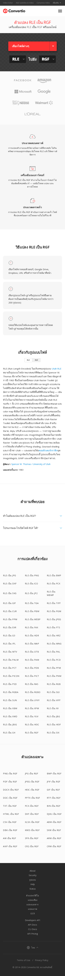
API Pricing (32, 933)
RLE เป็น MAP (32, 643)
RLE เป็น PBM (32, 611)
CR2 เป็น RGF (32, 846)
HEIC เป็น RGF (32, 789)
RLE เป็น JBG (53, 716)
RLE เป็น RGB (54, 684)
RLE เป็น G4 (9, 732)
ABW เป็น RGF (54, 822)
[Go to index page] (14, 10)
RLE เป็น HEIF (54, 724)
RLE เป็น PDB (32, 667)
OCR (32, 913)
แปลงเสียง (32, 900)
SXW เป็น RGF (54, 830)
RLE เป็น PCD (54, 659)
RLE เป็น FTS (53, 627)
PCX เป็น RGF (32, 805)
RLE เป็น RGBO (33, 692)
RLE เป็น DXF (10, 583)
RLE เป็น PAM (32, 659)
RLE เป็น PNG (32, 575)
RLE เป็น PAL (53, 651)
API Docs (32, 924)
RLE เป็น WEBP (33, 619)
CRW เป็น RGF (54, 846)
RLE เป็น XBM (10, 708)
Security (32, 875)
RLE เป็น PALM (10, 659)
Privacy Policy (41, 960)
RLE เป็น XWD (10, 716)
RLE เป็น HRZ (54, 635)
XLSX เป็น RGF (32, 822)
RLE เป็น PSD (10, 684)
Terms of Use (23, 960)
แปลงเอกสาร (32, 904)
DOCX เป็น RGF (11, 789)
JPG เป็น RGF (31, 773)
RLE (28, 360)
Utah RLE (56, 368)
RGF (36, 360)
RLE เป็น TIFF (54, 603)
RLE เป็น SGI (53, 692)
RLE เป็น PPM (10, 619)
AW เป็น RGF (9, 838)
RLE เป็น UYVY (32, 700)
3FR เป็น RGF (32, 838)
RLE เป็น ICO (31, 583)
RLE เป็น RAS (31, 684)
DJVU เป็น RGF (54, 814)
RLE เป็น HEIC (32, 724)
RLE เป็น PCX (53, 583)
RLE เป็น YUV (31, 716)
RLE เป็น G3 (9, 635)
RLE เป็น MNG (54, 643)
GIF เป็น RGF (53, 789)
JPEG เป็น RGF (32, 781)
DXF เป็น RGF (32, 814)
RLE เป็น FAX (31, 627)
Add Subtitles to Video (25, 2)
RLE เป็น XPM (32, 708)
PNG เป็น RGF (10, 773)
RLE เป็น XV (53, 708)
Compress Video (43, 2)
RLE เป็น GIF (9, 603)
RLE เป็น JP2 (31, 593)
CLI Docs (32, 929)
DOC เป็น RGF (10, 797)
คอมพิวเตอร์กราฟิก (48, 450)
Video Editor (8, 2)
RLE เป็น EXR (9, 627)
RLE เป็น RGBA (10, 692)
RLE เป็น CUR (10, 611)
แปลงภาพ (32, 909)
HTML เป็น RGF (11, 814)
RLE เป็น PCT (10, 667)
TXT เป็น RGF (10, 805)
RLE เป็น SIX (53, 732)
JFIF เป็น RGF (53, 781)
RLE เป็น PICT (32, 676)
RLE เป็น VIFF (54, 700)
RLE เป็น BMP (54, 575)
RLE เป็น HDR (32, 635)
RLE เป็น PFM (54, 667)
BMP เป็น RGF (54, 773)
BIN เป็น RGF (53, 805)
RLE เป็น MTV (10, 651)
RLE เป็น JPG (9, 575)
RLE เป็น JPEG (54, 619)
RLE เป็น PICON (11, 676)
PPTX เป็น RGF (32, 797)
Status (32, 888)
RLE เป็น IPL (9, 643)
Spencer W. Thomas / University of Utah (30, 464)
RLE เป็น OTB (32, 651)
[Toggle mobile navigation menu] (60, 11)
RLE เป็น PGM (54, 611)
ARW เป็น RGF (54, 838)
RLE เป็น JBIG (10, 724)
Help (32, 884)
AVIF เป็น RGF (10, 846)
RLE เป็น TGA (32, 603)
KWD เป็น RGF (32, 830)
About (33, 870)
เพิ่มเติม (56, 2)
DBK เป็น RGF (10, 830)
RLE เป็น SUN (10, 700)
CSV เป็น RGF (10, 822)
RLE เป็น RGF (32, 732)
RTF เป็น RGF (54, 797)
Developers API (32, 920)
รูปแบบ (32, 879)
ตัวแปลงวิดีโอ (32, 895)
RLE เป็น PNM (54, 676)
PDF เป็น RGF (10, 781)
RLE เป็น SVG (9, 593)
